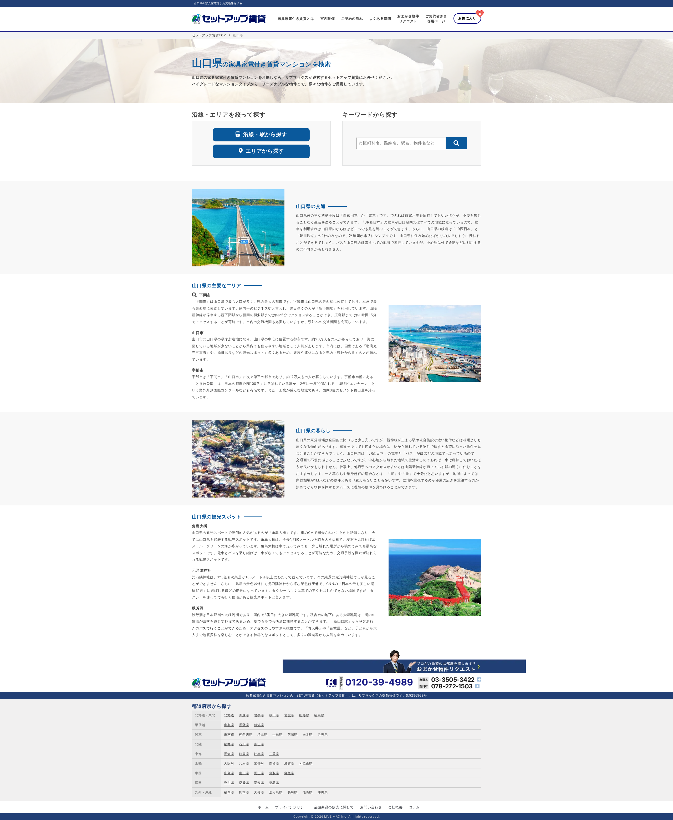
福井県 (229, 744)
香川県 (229, 782)
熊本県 (244, 792)
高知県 (259, 782)
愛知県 (229, 754)
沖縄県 (323, 792)
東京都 (229, 734)
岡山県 (259, 773)
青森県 (244, 715)
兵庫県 (244, 763)
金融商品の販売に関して (334, 807)
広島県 (229, 773)
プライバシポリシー (291, 807)
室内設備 (327, 18)
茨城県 (293, 734)
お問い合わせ (371, 807)
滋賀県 (289, 763)
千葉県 (277, 734)
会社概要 (395, 807)
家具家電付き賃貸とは (296, 18)
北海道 (229, 715)
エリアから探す (265, 151)
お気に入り (467, 18)
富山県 (259, 744)
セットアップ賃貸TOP (209, 35)
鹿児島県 (276, 792)
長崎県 (293, 792)
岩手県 (259, 715)
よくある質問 (380, 18)
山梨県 (229, 725)
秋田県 (274, 715)
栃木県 (308, 734)
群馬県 (323, 734)
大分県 (259, 792)
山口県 (244, 773)
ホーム (263, 807)
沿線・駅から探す (265, 134)
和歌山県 (306, 763)
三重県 (274, 754)
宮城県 (289, 715)
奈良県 (274, 763)
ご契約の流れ (352, 18)
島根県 (289, 773)
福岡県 (229, 792)
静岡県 (244, 754)
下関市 (205, 295)
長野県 (244, 725)
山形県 (304, 715)
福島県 (319, 715)
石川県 (244, 744)
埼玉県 (262, 734)
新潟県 (259, 725)
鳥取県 (274, 773)
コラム (414, 807)
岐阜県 (259, 754)
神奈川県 (245, 734)
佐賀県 (308, 792)
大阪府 (229, 763)
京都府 (259, 763)
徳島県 (274, 782)
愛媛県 (244, 782)
